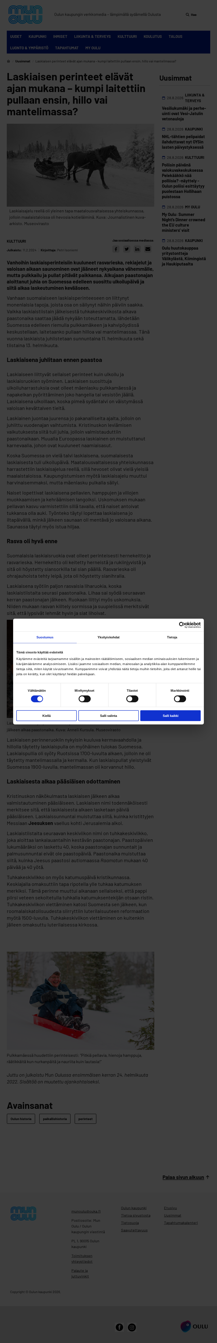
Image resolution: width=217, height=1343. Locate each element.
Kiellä (46, 716)
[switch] (85, 698)
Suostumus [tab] (45, 637)
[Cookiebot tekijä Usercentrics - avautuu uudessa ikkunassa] (182, 625)
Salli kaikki (170, 716)
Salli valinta (108, 716)
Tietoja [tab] (172, 637)
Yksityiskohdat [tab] (108, 637)
